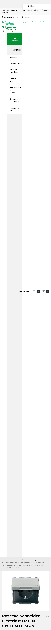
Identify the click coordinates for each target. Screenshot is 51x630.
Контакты (26, 17)
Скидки (17, 50)
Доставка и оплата (10, 17)
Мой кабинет (24, 291)
